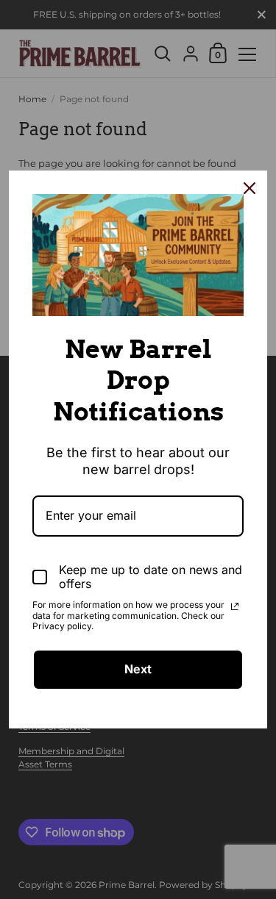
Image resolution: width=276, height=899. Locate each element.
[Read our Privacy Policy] (235, 606)
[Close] (249, 188)
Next (138, 669)
